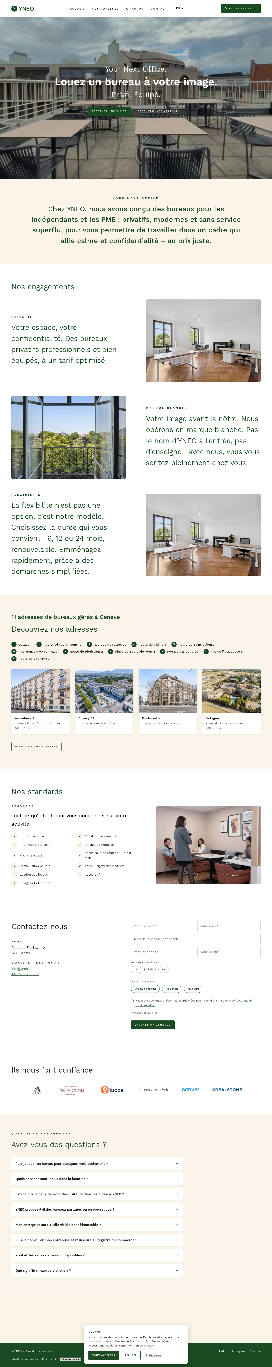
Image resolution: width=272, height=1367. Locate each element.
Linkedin (220, 1351)
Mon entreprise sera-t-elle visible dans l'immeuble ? (58, 1225)
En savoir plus (144, 1345)
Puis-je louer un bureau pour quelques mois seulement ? (62, 1164)
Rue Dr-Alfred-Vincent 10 (59, 644)
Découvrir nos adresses (159, 111)
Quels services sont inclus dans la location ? (52, 1179)
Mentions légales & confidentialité (33, 1359)
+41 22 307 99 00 (243, 8)
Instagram (238, 1351)
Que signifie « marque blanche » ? (43, 1270)
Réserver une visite (109, 111)
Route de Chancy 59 (31, 659)
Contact (159, 8)
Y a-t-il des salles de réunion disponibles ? (50, 1255)
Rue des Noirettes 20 (107, 644)
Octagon (22, 644)
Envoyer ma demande (153, 1025)
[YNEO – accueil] (22, 9)
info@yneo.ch (21, 969)
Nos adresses (105, 8)
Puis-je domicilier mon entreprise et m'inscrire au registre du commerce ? (76, 1240)
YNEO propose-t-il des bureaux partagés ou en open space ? (65, 1209)
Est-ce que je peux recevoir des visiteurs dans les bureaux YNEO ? (70, 1194)
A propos (135, 8)
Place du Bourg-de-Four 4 (132, 651)
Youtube (255, 1351)
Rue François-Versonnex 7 (35, 651)
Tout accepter (103, 1355)
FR (178, 8)
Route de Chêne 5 (149, 644)
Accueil (77, 8)
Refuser (131, 1355)
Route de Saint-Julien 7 (194, 644)
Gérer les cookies (71, 1359)
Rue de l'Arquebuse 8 (223, 651)
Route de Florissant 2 (84, 651)
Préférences (153, 1355)
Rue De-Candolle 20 (180, 651)
